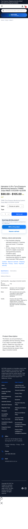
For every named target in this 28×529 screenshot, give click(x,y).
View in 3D (14, 183)
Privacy (11, 263)
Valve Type (2, 207)
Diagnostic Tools (6, 407)
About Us (4, 388)
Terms (16, 263)
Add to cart (19, 214)
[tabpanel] (14, 305)
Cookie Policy (18, 396)
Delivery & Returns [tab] (5, 276)
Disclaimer (17, 399)
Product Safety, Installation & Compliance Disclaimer (20, 431)
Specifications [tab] (5, 270)
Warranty (4, 263)
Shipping (21, 261)
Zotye (6, 20)
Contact (4, 261)
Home (2, 20)
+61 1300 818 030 (10, 454)
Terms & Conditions (20, 390)
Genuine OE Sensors (7, 404)
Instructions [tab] (13, 270)
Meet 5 (11, 20)
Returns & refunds (13, 261)
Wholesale (4, 411)
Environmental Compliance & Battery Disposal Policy (20, 424)
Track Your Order (6, 419)
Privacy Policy (18, 393)
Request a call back (14, 231)
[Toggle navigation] (2, 6)
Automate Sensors (6, 401)
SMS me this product (14, 227)
